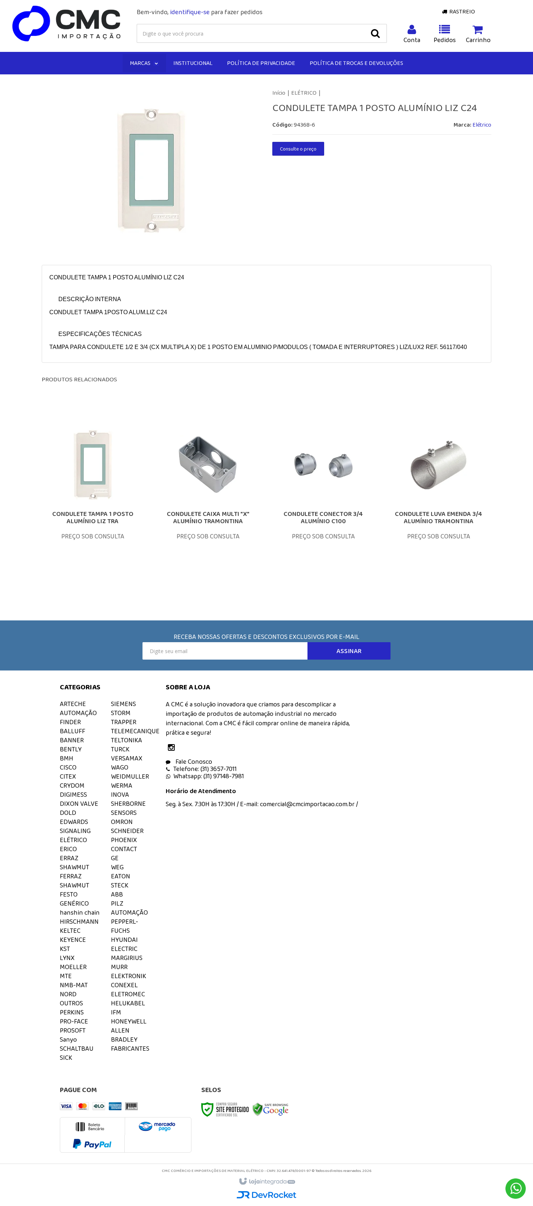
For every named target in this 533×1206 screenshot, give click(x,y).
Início (278, 93)
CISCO (68, 767)
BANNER (72, 740)
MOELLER (73, 967)
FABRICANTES (130, 1048)
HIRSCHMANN (79, 921)
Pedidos (445, 40)
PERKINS (72, 1012)
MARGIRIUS (126, 958)
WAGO (119, 767)
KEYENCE (73, 939)
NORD (68, 994)
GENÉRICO (74, 903)
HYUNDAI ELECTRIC (124, 944)
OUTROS (71, 1003)
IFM (116, 1012)
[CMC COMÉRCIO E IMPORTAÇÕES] (67, 24)
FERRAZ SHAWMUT (74, 880)
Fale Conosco (193, 761)
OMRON (122, 821)
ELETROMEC (128, 994)
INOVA (120, 794)
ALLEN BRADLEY (124, 1035)
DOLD (68, 812)
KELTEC (70, 930)
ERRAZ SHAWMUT (74, 862)
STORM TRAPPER (123, 717)
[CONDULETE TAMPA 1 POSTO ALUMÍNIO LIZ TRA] (93, 502)
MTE (66, 976)
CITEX (68, 776)
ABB (117, 894)
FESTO (69, 894)
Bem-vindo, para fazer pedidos (200, 12)
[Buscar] (375, 33)
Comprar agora (97, 544)
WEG (117, 867)
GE (115, 858)
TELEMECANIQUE (135, 731)
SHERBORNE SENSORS (128, 808)
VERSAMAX (126, 758)
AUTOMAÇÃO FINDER (78, 717)
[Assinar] (349, 651)
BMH (66, 758)
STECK (119, 885)
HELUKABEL (128, 1003)
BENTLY (71, 749)
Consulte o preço (298, 148)
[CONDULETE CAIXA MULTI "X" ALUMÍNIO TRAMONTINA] (208, 502)
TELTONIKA (126, 740)
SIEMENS (123, 704)
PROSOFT (73, 1030)
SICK (66, 1057)
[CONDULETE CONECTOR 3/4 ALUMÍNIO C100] (323, 502)
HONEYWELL (128, 1021)
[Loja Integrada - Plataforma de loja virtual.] (267, 1182)
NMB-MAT (74, 985)
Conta (412, 40)
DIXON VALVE (79, 803)
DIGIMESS (73, 794)
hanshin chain (80, 912)
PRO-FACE (74, 1021)
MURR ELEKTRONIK (128, 971)
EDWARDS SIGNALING (75, 826)
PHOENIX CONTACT (124, 844)
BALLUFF (72, 731)
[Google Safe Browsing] (270, 1108)
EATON (120, 876)
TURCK (120, 749)
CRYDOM (72, 785)
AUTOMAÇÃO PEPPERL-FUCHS (129, 921)
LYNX (67, 958)
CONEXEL (124, 985)
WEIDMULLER (130, 776)
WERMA (121, 785)
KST (65, 948)
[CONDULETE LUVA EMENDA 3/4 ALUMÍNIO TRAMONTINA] (439, 502)
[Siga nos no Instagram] (173, 748)
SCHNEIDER (127, 831)
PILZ (117, 903)
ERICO (68, 849)
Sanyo (68, 1039)
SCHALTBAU (77, 1048)
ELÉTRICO (304, 93)
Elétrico (481, 124)
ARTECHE (73, 704)
